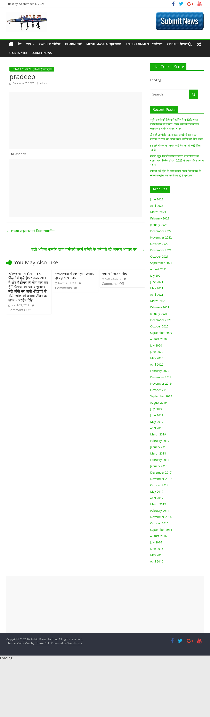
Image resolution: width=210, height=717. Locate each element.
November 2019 (161, 383)
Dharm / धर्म (73, 44)
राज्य (28, 44)
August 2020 (158, 339)
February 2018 (159, 460)
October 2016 (159, 523)
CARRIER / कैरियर (49, 44)
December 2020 (160, 320)
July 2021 (156, 275)
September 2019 (161, 396)
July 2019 (156, 409)
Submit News (42, 53)
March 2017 (158, 504)
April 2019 (156, 428)
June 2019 (156, 415)
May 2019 (156, 422)
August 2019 (158, 403)
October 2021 (159, 256)
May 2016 (156, 555)
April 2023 (156, 206)
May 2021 (156, 288)
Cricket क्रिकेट (177, 44)
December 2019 (160, 377)
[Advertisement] (75, 120)
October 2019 (159, 390)
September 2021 (161, 263)
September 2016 (161, 530)
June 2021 (156, 282)
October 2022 (159, 244)
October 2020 (159, 326)
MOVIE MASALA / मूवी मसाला (103, 44)
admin (43, 83)
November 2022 (161, 237)
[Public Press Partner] (26, 14)
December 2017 (160, 472)
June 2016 (156, 549)
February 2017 (159, 510)
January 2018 (158, 466)
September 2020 (161, 333)
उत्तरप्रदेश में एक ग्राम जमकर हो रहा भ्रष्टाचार (74, 276)
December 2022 (160, 231)
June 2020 (156, 352)
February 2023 (159, 218)
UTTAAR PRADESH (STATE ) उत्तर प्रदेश (31, 69)
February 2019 (159, 441)
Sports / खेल (18, 53)
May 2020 (156, 358)
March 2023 (158, 212)
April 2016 (156, 561)
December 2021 (160, 250)
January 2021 (158, 314)
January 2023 (158, 225)
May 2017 (156, 491)
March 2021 (158, 301)
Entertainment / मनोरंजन (144, 44)
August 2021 (158, 269)
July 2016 (156, 542)
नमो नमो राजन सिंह (114, 273)
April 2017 (156, 498)
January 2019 (158, 447)
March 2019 (158, 434)
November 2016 (161, 517)
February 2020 (159, 371)
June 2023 (156, 199)
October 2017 (159, 485)
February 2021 (159, 307)
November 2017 (161, 479)
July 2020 (156, 345)
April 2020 (156, 364)
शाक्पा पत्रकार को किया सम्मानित (30, 230)
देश (19, 44)
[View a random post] (199, 44)
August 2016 (158, 536)
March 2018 (158, 453)
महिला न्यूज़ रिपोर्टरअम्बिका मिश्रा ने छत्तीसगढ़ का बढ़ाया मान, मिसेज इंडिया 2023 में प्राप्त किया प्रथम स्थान (177, 160)
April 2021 (156, 295)
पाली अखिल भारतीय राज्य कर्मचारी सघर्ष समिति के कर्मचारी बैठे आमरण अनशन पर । (88, 249)
